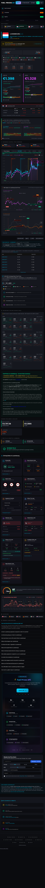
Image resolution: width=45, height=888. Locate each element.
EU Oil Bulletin (18, 379)
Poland (22, 57)
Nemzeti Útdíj (13, 817)
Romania (14, 57)
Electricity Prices (8, 839)
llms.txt (12, 406)
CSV (27, 238)
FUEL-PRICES (8, 3)
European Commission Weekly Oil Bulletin (24, 787)
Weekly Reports (12, 837)
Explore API (22, 690)
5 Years (24, 151)
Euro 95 (25, 764)
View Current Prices (38, 43)
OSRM (6, 829)
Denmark (16, 59)
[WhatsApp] (6, 100)
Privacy (15, 842)
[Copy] (4, 100)
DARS (10, 817)
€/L (38, 2)
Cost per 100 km (19, 839)
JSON (33, 238)
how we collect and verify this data (17, 791)
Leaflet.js (6, 823)
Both (15, 764)
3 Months (40, 151)
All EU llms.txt (21, 406)
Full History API (40, 238)
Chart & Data (21, 238)
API (5, 400)
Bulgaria (6, 57)
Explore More (40, 597)
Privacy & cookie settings (4, 848)
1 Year (29, 151)
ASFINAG (6, 817)
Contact (31, 842)
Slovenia (30, 57)
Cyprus (38, 57)
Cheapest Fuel (22, 837)
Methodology (29, 839)
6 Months (34, 151)
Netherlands (7, 59)
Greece (32, 59)
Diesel (36, 764)
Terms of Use (39, 839)
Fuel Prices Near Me (33, 837)
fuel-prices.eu (24, 845)
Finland (24, 59)
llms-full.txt (16, 406)
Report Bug (23, 842)
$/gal (41, 2)
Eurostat (6, 805)
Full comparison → (23, 115)
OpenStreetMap (11, 823)
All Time (19, 151)
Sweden (6, 61)
